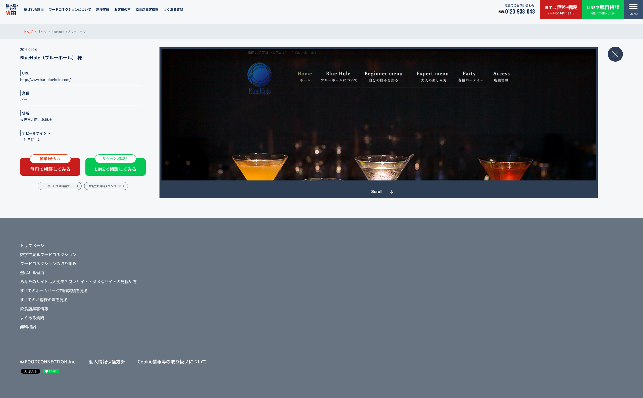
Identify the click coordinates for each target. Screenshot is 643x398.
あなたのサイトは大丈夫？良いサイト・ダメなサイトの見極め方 (78, 281)
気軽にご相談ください (603, 9)
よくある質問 (173, 9)
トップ (28, 31)
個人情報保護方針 (107, 361)
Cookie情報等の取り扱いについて (172, 361)
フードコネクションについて (70, 9)
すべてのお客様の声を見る (44, 299)
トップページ (32, 245)
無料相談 (28, 327)
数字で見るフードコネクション (48, 254)
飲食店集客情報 (147, 9)
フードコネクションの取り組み (48, 263)
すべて (42, 31)
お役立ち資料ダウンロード (105, 186)
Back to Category (615, 54)
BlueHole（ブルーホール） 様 (51, 57)
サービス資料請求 (58, 186)
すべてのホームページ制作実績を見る (54, 290)
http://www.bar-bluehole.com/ (45, 79)
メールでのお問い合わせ (561, 9)
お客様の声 (122, 9)
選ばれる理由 (34, 9)
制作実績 (102, 9)
